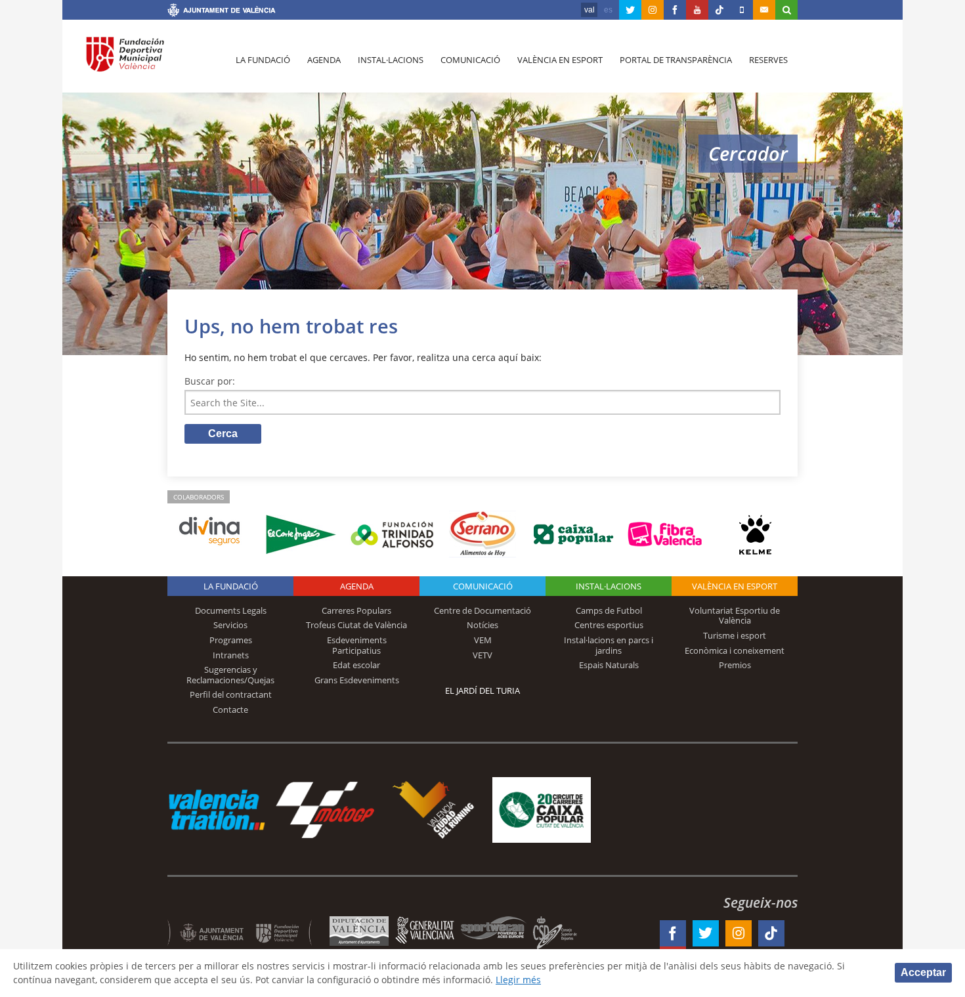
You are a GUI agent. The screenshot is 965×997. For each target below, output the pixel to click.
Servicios (230, 625)
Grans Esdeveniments (356, 680)
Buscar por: (209, 381)
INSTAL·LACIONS (608, 586)
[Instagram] (652, 10)
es (608, 9)
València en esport (560, 60)
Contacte (230, 709)
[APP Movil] (742, 10)
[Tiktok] (719, 10)
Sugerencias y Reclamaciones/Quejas (230, 675)
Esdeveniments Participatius (357, 645)
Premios (735, 665)
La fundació (263, 60)
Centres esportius (608, 625)
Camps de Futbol (609, 610)
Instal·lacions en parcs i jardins (608, 645)
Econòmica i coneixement (734, 650)
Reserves (768, 60)
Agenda (324, 60)
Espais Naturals (609, 665)
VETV (482, 655)
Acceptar (923, 972)
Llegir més (518, 979)
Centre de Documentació (482, 610)
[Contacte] (764, 10)
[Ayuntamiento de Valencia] (221, 11)
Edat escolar (356, 665)
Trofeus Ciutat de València (356, 625)
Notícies (482, 625)
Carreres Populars (356, 610)
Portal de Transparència (676, 60)
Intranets (231, 655)
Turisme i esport (734, 635)
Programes (230, 640)
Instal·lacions (390, 60)
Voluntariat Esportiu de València (734, 616)
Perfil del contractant (231, 694)
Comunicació (470, 60)
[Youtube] (697, 10)
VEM (483, 640)
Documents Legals (231, 610)
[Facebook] (675, 10)
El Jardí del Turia (482, 690)
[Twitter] (630, 10)
